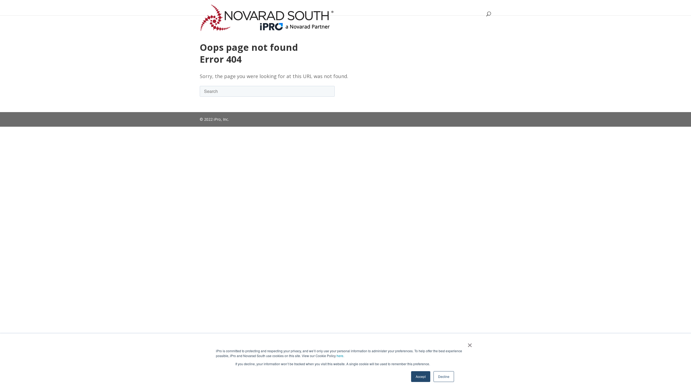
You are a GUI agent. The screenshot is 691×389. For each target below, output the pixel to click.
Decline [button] (443, 376)
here (340, 355)
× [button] (470, 343)
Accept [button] (421, 376)
